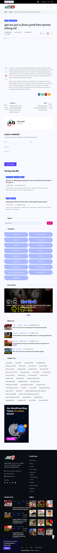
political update (44, 387)
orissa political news (12, 387)
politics (19, 390)
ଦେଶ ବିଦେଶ (41, 240)
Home (5, 12)
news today (32, 375)
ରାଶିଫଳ (41, 261)
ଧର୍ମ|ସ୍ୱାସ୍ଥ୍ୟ (40, 245)
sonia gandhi (10, 400)
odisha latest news (11, 384)
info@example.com (10, 476)
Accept (7, 548)
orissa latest (40, 384)
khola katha (21, 369)
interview (43, 366)
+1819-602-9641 (10, 473)
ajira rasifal (9, 362)
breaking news (11, 366)
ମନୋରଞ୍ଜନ (16, 256)
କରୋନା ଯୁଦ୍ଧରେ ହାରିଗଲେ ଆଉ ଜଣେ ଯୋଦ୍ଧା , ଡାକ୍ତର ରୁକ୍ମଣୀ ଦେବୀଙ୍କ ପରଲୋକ (26, 202)
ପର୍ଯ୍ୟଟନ (16, 250)
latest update (24, 372)
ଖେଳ (16, 240)
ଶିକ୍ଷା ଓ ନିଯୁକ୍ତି (41, 267)
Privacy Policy (9, 543)
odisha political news (27, 384)
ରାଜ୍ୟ (10, 12)
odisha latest (34, 381)
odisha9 (19, 378)
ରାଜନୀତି (41, 256)
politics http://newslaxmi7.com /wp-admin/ (36, 390)
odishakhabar (22, 381)
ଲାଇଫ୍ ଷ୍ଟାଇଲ (16, 267)
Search (49, 223)
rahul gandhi (27, 397)
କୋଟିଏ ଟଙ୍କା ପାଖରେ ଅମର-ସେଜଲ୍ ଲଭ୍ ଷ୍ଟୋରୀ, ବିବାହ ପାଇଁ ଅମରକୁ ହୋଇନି (30, 327)
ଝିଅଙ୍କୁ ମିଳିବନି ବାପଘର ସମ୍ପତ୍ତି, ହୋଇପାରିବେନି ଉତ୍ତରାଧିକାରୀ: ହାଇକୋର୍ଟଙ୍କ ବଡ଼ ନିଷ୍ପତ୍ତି (28, 306)
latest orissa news (11, 372)
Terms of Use (7, 545)
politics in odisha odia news (12, 397)
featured (22, 366)
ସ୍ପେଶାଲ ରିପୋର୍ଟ (41, 272)
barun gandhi (29, 362)
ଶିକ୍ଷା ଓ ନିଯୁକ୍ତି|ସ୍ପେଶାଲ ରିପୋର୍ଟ (16, 272)
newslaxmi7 (21, 375)
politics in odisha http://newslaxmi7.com (29, 394)
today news (43, 400)
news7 (36, 372)
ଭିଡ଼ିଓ (41, 250)
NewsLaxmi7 (10, 185)
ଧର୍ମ (16, 245)
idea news (32, 366)
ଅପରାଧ (16, 234)
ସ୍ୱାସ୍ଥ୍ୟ (16, 277)
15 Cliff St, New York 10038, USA (13, 471)
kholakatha (33, 369)
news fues (46, 372)
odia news (43, 375)
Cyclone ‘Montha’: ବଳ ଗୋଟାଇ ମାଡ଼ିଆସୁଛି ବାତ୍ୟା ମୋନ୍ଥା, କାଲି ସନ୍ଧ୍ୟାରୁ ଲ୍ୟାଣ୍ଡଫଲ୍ (32, 335)
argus (18, 362)
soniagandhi (21, 400)
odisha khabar (10, 381)
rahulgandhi (38, 397)
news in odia (10, 375)
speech (32, 400)
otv (23, 387)
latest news (44, 369)
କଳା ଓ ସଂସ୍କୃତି (40, 234)
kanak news (10, 369)
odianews (9, 378)
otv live (33, 387)
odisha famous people (33, 378)
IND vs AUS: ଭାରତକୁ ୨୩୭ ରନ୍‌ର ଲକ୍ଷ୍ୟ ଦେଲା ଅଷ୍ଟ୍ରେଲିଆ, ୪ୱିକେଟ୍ (28, 351)
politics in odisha (11, 394)
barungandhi (40, 362)
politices (9, 390)
